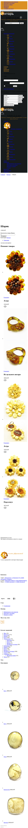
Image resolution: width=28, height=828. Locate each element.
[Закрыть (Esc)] (1, 825)
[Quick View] (5, 307)
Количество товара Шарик (8, 233)
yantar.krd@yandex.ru (10, 580)
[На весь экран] (4, 825)
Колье (20, 102)
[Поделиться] (2, 825)
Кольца (8, 174)
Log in (15, 86)
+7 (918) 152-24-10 (9, 582)
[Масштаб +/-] (6, 825)
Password (6, 83)
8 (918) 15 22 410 (13, 18)
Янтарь (20, 95)
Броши (20, 98)
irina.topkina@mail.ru (21, 580)
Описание (6, 240)
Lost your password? (9, 88)
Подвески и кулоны (8, 105)
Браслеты (21, 97)
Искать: (3, 23)
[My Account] (2, 27)
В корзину (3, 236)
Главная (3, 174)
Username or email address (11, 78)
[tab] (15, 240)
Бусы (20, 100)
